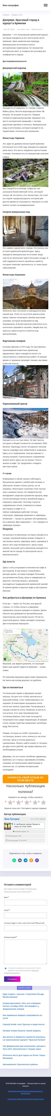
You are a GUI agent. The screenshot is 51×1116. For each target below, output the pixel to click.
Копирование (25, 1093)
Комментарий (10, 937)
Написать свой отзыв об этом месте (25, 779)
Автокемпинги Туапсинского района (20, 1064)
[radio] (9, 803)
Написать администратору (35, 1099)
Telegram (25, 860)
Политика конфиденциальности (32, 1091)
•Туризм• (10, 1099)
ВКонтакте (20, 860)
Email (7, 910)
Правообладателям (15, 1091)
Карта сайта (22, 1099)
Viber (37, 860)
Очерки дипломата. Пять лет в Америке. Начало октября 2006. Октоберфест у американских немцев (22, 1006)
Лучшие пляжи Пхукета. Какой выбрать (22, 1030)
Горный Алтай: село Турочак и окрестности (23, 1024)
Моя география (11, 5)
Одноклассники (31, 860)
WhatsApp (14, 860)
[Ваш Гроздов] (7, 826)
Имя (6, 897)
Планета (15, 1099)
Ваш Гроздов (11, 818)
